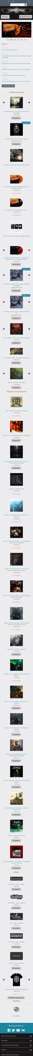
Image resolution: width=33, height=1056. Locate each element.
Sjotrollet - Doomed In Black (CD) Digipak (16, 139)
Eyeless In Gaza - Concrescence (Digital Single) (16, 236)
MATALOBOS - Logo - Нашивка (16, 903)
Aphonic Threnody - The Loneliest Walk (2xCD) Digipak (17, 781)
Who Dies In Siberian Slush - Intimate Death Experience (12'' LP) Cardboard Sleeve (16, 258)
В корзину (16, 118)
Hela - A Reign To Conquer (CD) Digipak (17, 411)
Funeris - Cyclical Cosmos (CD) (16, 835)
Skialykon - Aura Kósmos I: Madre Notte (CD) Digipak (16, 674)
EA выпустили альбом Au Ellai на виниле (13, 75)
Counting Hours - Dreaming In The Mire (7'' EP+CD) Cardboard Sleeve (16, 462)
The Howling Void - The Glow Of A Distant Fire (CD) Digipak (16, 112)
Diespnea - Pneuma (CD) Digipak (16, 649)
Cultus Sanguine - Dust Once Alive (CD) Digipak (16, 338)
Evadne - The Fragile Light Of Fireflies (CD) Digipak (16, 728)
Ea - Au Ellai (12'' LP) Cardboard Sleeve (16, 210)
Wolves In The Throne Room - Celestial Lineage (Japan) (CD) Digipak (16, 596)
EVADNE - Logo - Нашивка (16, 963)
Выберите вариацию (16, 998)
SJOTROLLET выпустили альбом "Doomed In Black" (16, 63)
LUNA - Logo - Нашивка (16, 923)
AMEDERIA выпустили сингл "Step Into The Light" (16, 69)
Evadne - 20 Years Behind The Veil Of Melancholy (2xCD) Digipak (16, 754)
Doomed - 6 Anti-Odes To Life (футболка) (16, 989)
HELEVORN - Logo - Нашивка (16, 884)
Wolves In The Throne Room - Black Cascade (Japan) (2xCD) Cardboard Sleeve (16, 623)
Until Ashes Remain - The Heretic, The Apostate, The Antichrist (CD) (16, 862)
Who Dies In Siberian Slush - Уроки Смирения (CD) (16, 312)
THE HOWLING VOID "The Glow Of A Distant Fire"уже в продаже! (16, 56)
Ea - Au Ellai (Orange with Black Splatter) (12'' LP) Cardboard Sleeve (16, 187)
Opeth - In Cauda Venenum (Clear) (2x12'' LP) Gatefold (16, 702)
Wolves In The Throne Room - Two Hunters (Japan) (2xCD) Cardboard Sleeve (16, 569)
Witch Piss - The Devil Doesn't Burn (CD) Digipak (16, 435)
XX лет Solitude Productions (9, 50)
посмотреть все (8, 86)
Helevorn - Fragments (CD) (16, 489)
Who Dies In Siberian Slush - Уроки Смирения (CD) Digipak (16, 284)
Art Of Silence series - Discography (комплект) (16, 358)
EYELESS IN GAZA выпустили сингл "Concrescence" (16, 81)
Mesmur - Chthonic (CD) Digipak (16, 382)
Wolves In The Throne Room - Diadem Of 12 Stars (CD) (16, 515)
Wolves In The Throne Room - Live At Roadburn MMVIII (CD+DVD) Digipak (16, 542)
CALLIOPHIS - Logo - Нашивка (16, 942)
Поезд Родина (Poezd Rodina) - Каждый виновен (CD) (16, 808)
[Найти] (25, 4)
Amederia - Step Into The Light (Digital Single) (16, 165)
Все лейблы (16, 1016)
